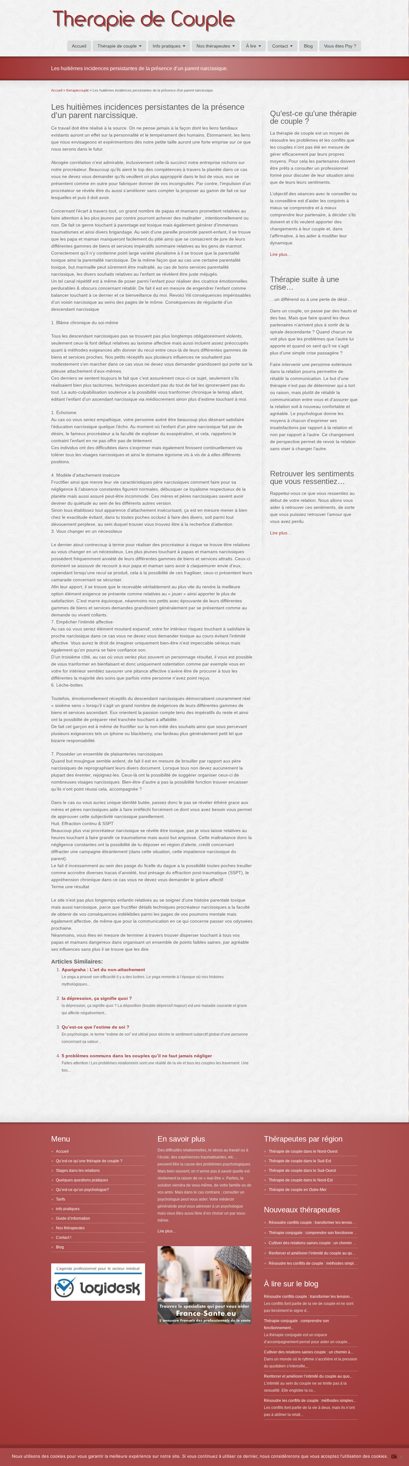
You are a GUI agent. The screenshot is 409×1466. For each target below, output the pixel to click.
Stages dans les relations (78, 1170)
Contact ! (63, 1237)
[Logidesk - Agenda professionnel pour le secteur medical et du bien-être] (98, 1299)
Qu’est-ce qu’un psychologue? (82, 1189)
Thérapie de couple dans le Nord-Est (301, 1180)
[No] (401, 1457)
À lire (251, 45)
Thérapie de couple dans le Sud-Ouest (302, 1170)
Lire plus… (281, 254)
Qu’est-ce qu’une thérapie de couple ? (89, 1161)
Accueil (79, 45)
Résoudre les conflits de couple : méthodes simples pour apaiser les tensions (336, 1263)
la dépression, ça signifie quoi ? (97, 998)
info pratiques (68, 1209)
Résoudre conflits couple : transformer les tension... (308, 1296)
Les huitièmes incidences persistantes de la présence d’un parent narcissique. (147, 111)
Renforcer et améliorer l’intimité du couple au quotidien (316, 1253)
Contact (280, 45)
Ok (394, 1456)
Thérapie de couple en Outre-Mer (298, 1189)
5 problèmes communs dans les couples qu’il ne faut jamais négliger (137, 1055)
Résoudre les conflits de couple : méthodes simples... (310, 1400)
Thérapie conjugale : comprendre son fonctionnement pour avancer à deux (333, 1233)
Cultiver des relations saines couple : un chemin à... (308, 1352)
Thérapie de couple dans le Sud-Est (300, 1161)
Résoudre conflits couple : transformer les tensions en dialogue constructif (333, 1222)
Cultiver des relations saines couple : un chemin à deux (317, 1243)
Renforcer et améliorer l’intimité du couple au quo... (308, 1376)
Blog (308, 45)
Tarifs (60, 1199)
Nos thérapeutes (213, 45)
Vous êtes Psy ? (340, 45)
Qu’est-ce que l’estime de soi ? (95, 1027)
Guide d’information (73, 1218)
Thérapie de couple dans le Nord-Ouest (303, 1151)
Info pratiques (167, 45)
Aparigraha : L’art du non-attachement (103, 969)
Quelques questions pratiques (82, 1180)
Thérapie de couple (117, 45)
